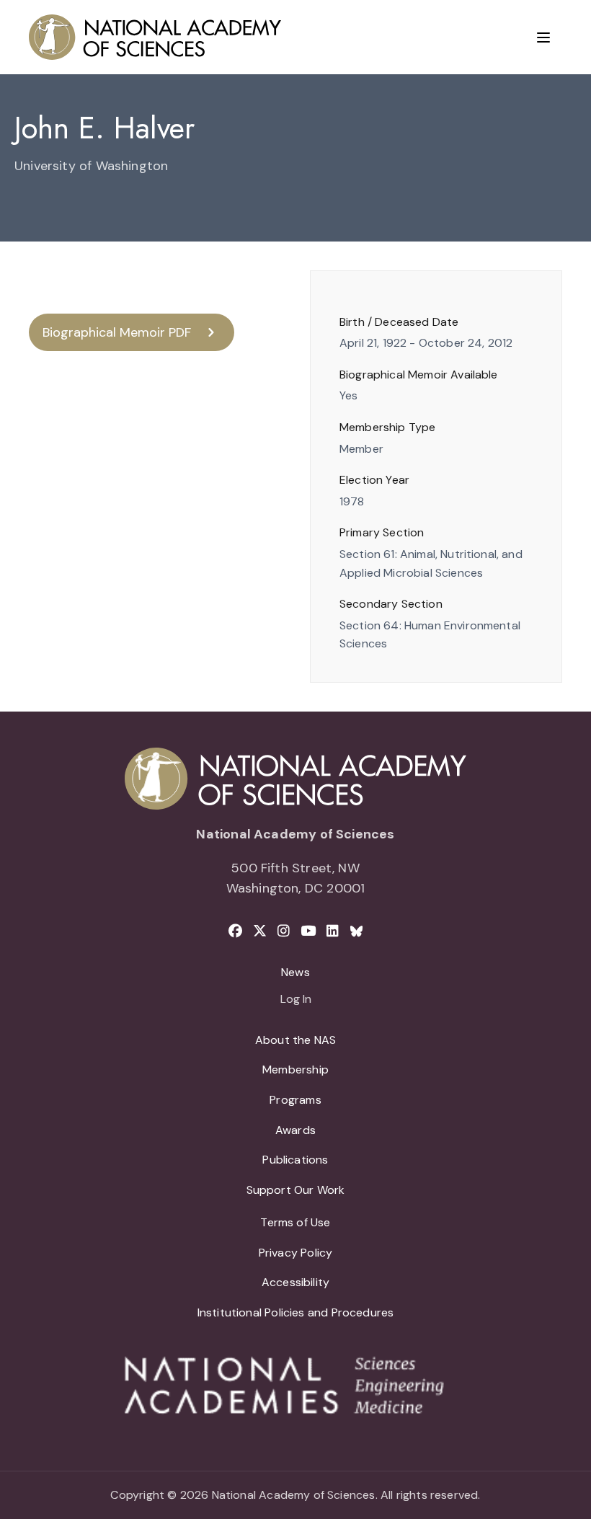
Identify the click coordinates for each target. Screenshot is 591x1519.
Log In (295, 999)
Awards (295, 1130)
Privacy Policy (296, 1252)
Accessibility (295, 1282)
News (295, 972)
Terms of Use (295, 1222)
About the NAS (295, 1040)
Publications (295, 1159)
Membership (295, 1069)
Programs (295, 1099)
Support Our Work (295, 1189)
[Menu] (543, 37)
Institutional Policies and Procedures (295, 1312)
